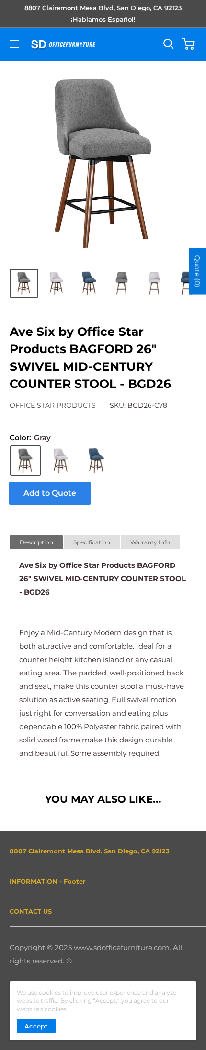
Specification (91, 542)
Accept (36, 1026)
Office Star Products (53, 405)
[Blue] (96, 460)
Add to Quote (49, 492)
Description (36, 542)
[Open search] (168, 44)
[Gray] (25, 460)
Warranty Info (150, 542)
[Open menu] (14, 44)
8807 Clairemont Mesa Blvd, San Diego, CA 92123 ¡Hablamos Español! (103, 13)
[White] (61, 460)
